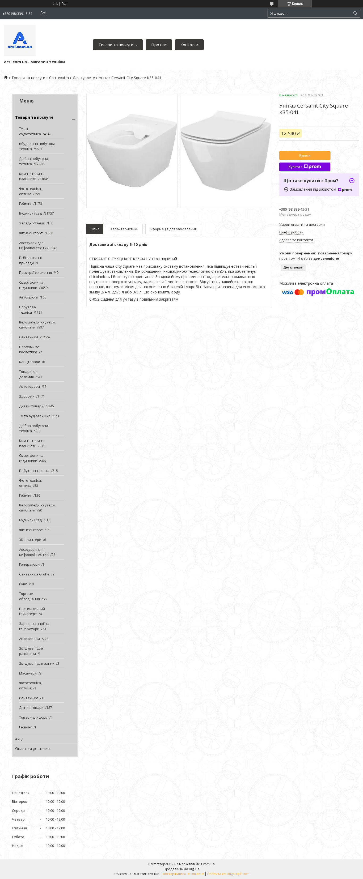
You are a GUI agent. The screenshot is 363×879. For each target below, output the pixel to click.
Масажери (28, 673)
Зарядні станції (32, 223)
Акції (19, 738)
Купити (304, 155)
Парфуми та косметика (29, 349)
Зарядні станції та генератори (34, 626)
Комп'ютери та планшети (32, 176)
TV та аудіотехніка (30, 131)
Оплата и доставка (32, 748)
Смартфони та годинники (31, 285)
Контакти (189, 44)
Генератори (29, 564)
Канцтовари (29, 361)
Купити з (295, 167)
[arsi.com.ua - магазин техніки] (20, 40)
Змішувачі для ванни (36, 663)
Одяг (23, 584)
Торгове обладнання (29, 596)
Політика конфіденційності (228, 874)
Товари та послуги (115, 44)
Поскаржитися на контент (183, 874)
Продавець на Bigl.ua (182, 869)
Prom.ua (208, 863)
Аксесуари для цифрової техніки (34, 245)
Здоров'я (27, 396)
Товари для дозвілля (28, 374)
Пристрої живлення (35, 272)
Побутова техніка (27, 310)
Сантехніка (59, 77)
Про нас (159, 44)
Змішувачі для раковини (31, 651)
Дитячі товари (31, 406)
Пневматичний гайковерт (32, 611)
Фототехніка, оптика (30, 191)
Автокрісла (28, 297)
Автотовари (29, 386)
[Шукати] (355, 13)
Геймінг (25, 203)
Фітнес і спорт (31, 233)
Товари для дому (33, 717)
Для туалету (84, 77)
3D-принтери (30, 539)
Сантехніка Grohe (34, 574)
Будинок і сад (30, 213)
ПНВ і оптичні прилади (30, 260)
